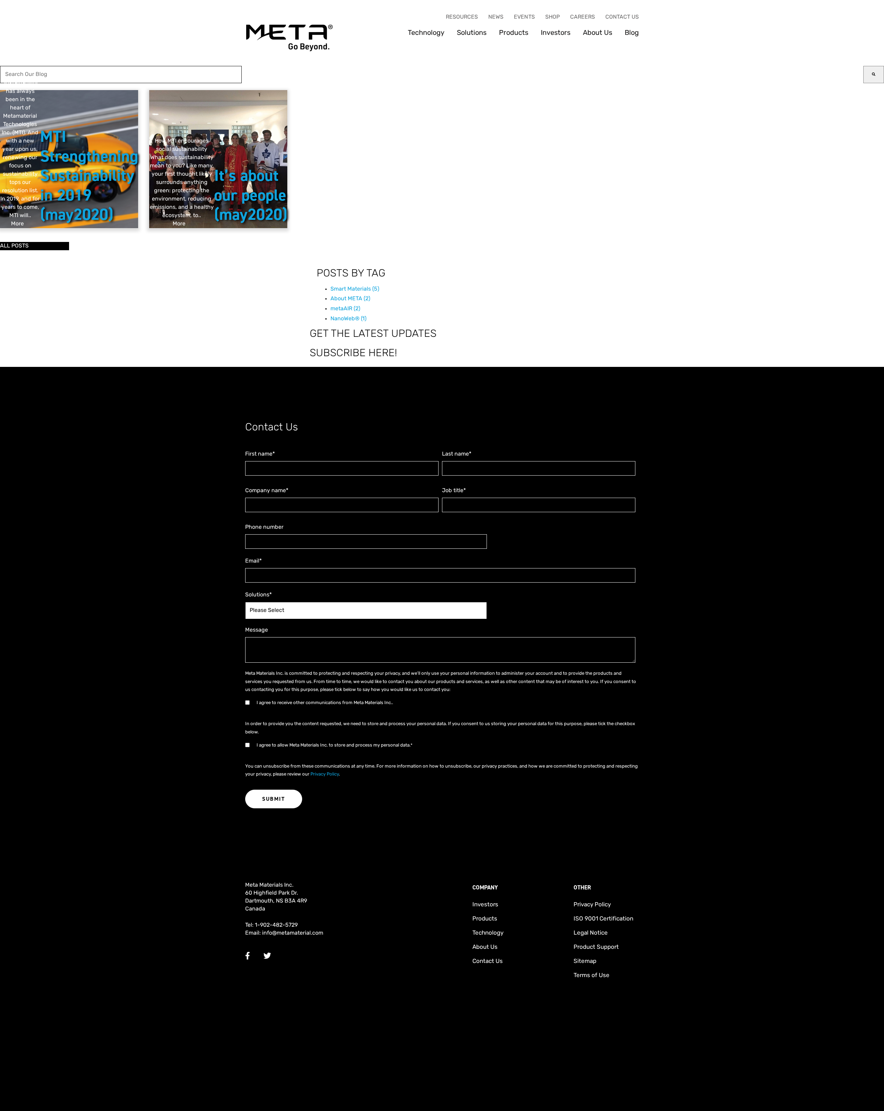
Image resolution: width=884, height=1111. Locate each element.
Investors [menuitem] (555, 33)
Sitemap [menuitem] (585, 961)
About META (350, 299)
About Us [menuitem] (597, 33)
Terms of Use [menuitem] (591, 975)
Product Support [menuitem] (596, 947)
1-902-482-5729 (276, 925)
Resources (462, 17)
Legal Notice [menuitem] (591, 933)
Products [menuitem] (513, 33)
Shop (552, 17)
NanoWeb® (348, 319)
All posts (14, 246)
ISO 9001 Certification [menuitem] (603, 919)
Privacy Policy (324, 774)
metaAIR (345, 309)
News (495, 17)
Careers (582, 17)
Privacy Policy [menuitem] (592, 905)
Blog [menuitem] (632, 33)
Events (524, 17)
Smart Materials (354, 289)
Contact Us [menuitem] (487, 961)
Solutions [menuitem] (472, 33)
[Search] (873, 74)
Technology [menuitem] (426, 33)
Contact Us (622, 17)
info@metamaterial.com (292, 933)
